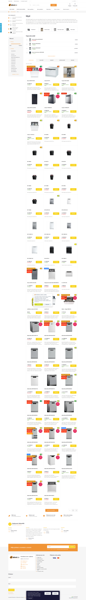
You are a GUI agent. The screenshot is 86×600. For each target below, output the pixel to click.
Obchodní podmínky (40, 567)
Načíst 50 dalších (51, 510)
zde (39, 595)
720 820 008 (24, 562)
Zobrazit (39, 84)
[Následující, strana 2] (73, 510)
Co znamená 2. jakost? (24, 1)
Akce (12, 52)
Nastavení (30, 598)
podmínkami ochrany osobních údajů (62, 549)
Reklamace (38, 566)
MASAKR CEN (13, 68)
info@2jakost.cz (24, 561)
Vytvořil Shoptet (75, 596)
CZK (74, 1)
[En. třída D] (69, 249)
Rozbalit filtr (15, 74)
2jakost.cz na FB (25, 564)
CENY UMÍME (13, 71)
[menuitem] (11, 9)
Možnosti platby (39, 561)
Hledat (53, 5)
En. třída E (13, 63)
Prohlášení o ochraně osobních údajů (42, 569)
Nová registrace (10, 592)
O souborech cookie (40, 571)
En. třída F (13, 65)
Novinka (12, 54)
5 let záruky (13, 55)
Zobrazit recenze (19, 524)
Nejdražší (51, 60)
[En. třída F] (51, 72)
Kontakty (38, 563)
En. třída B (13, 60)
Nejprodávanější (62, 60)
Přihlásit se (11, 589)
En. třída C (13, 62)
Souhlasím (55, 593)
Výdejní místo (10, 1)
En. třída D (13, 66)
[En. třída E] (69, 72)
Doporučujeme (31, 60)
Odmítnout (48, 593)
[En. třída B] (69, 406)
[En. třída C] (34, 126)
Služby (38, 564)
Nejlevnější (41, 60)
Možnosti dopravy (16, 1)
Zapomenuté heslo (11, 593)
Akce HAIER (13, 70)
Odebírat (72, 546)
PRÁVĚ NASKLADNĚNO (15, 57)
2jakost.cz (23, 566)
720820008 (24, 568)
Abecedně (72, 60)
